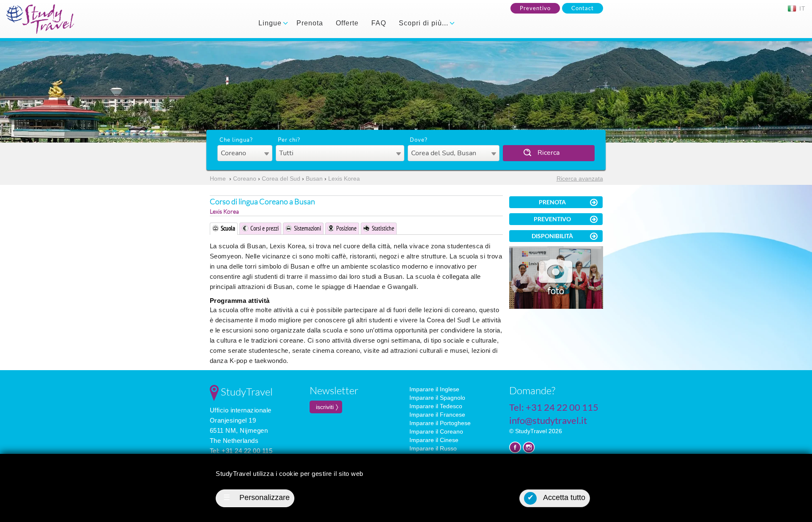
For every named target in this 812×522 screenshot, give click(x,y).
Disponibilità (552, 235)
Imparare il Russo (433, 448)
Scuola (228, 228)
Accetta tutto (556, 497)
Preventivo (535, 8)
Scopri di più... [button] (424, 23)
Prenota (309, 23)
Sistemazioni (307, 228)
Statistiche (383, 228)
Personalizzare (256, 497)
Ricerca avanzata (580, 178)
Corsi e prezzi (264, 228)
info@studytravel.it (548, 420)
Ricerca (549, 152)
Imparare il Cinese (433, 440)
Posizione (346, 228)
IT (801, 8)
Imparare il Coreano (436, 431)
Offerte (347, 23)
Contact (582, 8)
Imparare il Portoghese (440, 423)
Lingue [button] (271, 23)
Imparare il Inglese (434, 389)
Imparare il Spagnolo (437, 397)
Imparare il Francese (437, 414)
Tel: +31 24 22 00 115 (241, 450)
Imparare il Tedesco (435, 406)
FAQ (378, 23)
